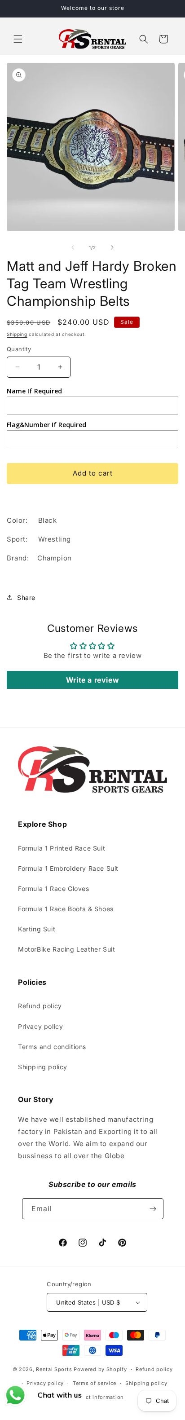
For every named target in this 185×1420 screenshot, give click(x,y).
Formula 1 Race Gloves (53, 888)
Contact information (97, 1397)
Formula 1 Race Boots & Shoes (66, 909)
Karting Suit (36, 929)
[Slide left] (73, 247)
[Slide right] (112, 247)
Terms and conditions (52, 1046)
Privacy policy (40, 1026)
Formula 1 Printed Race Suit (61, 848)
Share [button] (26, 597)
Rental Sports (54, 1369)
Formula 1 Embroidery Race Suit (68, 868)
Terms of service (94, 1383)
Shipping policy (42, 1067)
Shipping (17, 334)
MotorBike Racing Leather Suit (66, 949)
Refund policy (40, 1006)
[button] (18, 39)
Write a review (92, 679)
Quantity (19, 349)
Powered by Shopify (100, 1369)
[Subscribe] (153, 1208)
